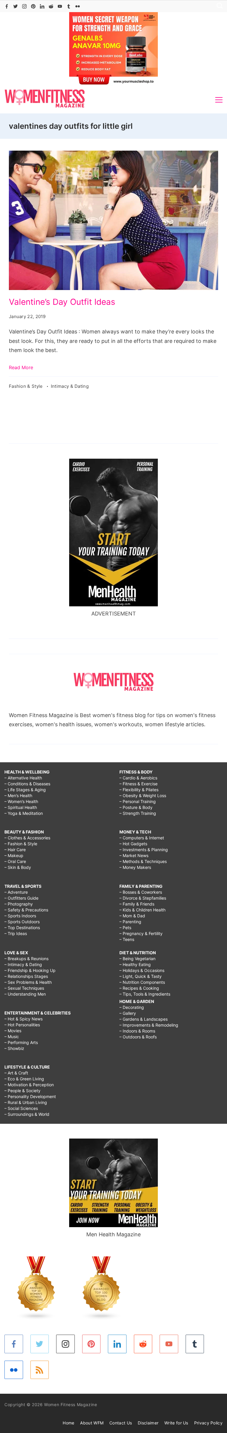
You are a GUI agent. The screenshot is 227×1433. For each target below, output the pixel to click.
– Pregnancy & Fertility (141, 933)
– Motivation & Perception (29, 1084)
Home (68, 1422)
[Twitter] (15, 6)
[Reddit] (51, 6)
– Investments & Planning (143, 849)
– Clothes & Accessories (27, 837)
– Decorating (131, 1007)
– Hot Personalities (22, 1024)
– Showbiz (14, 1048)
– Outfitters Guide (21, 897)
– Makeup (13, 855)
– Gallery (127, 1013)
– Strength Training (137, 813)
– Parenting (130, 921)
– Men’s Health (18, 795)
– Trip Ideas (15, 933)
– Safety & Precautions (26, 909)
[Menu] (219, 99)
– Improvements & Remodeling (148, 1024)
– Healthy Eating (135, 964)
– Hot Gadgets (133, 843)
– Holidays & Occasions (141, 970)
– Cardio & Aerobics (138, 777)
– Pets (125, 927)
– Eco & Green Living (24, 1078)
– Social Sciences (21, 1108)
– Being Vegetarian (137, 958)
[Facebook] (6, 6)
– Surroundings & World (26, 1114)
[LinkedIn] (42, 6)
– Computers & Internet (141, 837)
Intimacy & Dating (70, 386)
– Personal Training (137, 801)
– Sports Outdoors (22, 921)
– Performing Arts (21, 1042)
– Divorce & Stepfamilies (142, 897)
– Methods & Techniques (143, 861)
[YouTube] (60, 6)
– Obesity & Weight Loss (142, 795)
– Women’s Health (21, 801)
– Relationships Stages (26, 976)
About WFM (91, 1422)
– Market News (133, 855)
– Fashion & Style (20, 843)
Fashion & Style (26, 386)
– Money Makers (135, 867)
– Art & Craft (16, 1072)
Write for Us (176, 1422)
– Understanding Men (25, 993)
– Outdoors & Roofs (138, 1036)
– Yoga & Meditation (23, 813)
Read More (21, 367)
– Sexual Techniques (24, 988)
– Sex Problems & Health (28, 982)
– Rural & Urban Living (25, 1102)
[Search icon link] (218, 6)
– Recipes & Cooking (139, 988)
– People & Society (22, 1090)
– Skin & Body (17, 867)
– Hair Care (15, 849)
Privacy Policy (208, 1422)
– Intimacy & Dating (23, 964)
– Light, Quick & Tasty (140, 976)
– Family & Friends (136, 903)
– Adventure (16, 892)
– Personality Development (30, 1096)
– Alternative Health (23, 777)
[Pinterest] (33, 6)
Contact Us (120, 1422)
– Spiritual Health (20, 807)
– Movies (12, 1030)
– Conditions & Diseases (27, 783)
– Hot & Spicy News (23, 1018)
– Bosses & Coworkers (140, 892)
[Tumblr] (69, 6)
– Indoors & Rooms (137, 1030)
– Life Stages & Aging (25, 789)
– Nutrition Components (142, 982)
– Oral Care (15, 861)
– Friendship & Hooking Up (30, 970)
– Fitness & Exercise (138, 783)
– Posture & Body (136, 807)
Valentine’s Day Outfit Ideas (62, 302)
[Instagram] (24, 6)
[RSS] (39, 1370)
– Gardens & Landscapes (143, 1019)
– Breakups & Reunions (26, 958)
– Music (11, 1036)
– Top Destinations (22, 927)
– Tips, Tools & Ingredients (144, 993)
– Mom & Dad (132, 915)
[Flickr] (77, 6)
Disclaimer (148, 1422)
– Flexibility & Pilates (138, 789)
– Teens (126, 939)
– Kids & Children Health (142, 909)
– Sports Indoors (20, 915)
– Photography (18, 903)
